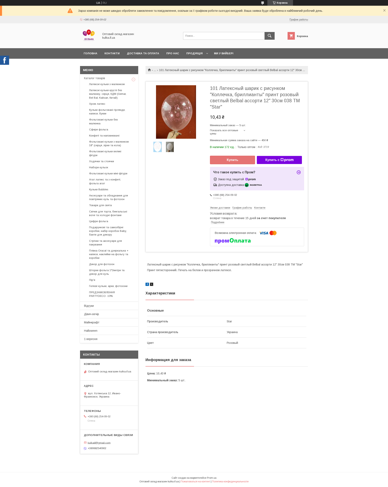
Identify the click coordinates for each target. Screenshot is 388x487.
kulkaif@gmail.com (99, 442)
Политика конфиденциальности (230, 481)
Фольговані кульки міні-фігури (108, 173)
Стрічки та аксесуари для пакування (105, 242)
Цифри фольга (98, 221)
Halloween (90, 330)
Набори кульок (98, 167)
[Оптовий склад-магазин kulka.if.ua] (88, 43)
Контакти (112, 53)
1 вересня (90, 339)
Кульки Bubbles (98, 189)
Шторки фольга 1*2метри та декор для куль (106, 272)
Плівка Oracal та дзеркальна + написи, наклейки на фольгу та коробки (108, 254)
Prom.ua (211, 477)
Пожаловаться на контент (195, 481)
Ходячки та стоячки (101, 161)
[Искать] (270, 36)
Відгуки (89, 305)
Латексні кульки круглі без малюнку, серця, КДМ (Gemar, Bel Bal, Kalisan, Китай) (107, 94)
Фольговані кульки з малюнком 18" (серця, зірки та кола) (109, 143)
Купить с (272, 160)
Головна (90, 53)
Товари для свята (100, 205)
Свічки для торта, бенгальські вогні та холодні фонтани (108, 213)
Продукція (194, 53)
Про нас (172, 53)
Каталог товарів (94, 78)
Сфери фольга (98, 129)
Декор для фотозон (101, 264)
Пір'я (92, 279)
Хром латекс (97, 103)
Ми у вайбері (223, 53)
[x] (151, 285)
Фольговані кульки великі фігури (105, 153)
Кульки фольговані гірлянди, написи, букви (107, 111)
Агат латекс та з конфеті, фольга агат (105, 181)
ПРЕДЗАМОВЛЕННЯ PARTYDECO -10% (102, 294)
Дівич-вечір (91, 314)
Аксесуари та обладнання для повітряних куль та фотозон (108, 197)
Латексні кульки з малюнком (107, 84)
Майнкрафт (91, 322)
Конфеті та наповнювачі (104, 135)
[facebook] (147, 285)
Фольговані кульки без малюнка (103, 121)
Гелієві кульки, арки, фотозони (108, 286)
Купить (232, 160)
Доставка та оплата (143, 53)
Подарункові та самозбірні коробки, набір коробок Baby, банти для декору (108, 231)
